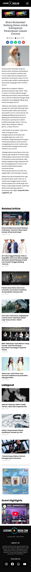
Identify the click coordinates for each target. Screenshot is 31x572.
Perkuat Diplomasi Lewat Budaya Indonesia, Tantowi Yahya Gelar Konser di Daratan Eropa (15, 230)
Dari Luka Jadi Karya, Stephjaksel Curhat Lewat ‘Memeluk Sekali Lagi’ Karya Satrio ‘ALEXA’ (15, 318)
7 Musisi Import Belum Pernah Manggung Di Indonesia (13, 457)
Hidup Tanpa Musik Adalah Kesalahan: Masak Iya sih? (12, 431)
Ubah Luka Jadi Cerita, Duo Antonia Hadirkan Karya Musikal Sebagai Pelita (15, 375)
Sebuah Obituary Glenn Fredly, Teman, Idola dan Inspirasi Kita (14, 405)
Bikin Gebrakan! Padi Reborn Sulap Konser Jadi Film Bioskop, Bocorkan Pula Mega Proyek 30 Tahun (15, 346)
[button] (27, 3)
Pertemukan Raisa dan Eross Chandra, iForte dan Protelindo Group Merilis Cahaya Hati (14, 290)
